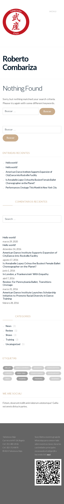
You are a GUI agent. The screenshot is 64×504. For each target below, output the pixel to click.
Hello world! (12, 162)
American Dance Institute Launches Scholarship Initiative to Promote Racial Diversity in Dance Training (29, 295)
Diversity (38, 368)
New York (21, 373)
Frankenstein (53, 368)
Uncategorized (13, 344)
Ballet (8, 368)
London (8, 373)
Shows (9, 335)
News (8, 326)
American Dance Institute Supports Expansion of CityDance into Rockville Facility (30, 254)
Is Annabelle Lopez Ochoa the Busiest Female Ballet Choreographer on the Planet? (31, 265)
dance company (22, 368)
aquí (49, 455)
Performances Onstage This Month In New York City (31, 187)
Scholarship (53, 373)
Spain (7, 379)
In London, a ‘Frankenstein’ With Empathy (26, 274)
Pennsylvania (37, 373)
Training (10, 339)
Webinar (55, 379)
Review (9, 330)
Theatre (22, 379)
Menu (53, 11)
